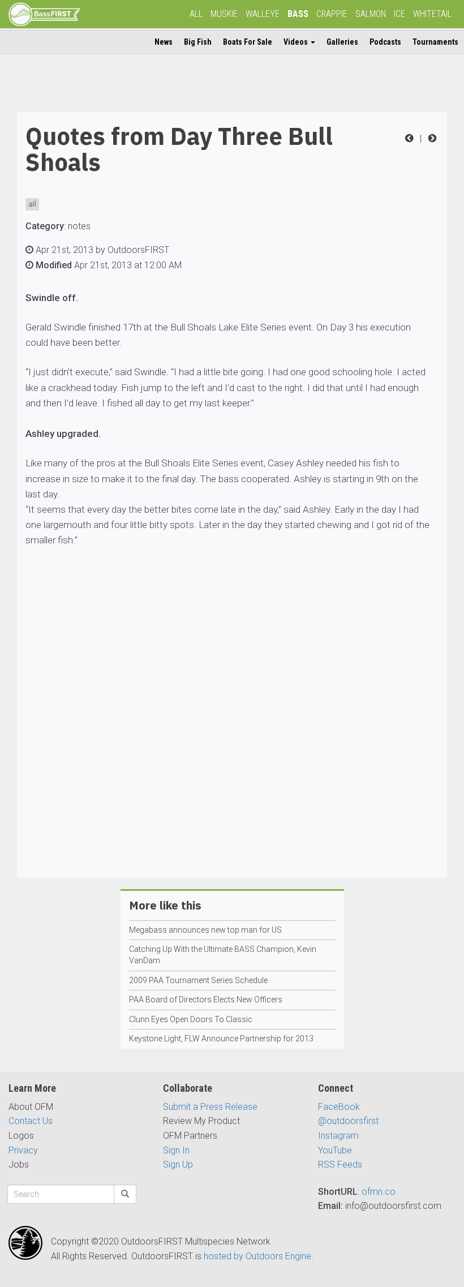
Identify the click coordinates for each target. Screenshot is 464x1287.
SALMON (370, 13)
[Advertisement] (232, 745)
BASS (297, 13)
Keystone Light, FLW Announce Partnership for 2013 (221, 1038)
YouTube (335, 1150)
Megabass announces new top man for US (205, 929)
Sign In (176, 1150)
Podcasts (385, 41)
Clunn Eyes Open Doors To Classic (190, 1019)
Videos (296, 41)
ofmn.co (379, 1191)
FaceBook (339, 1106)
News (163, 41)
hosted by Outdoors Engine (257, 1256)
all (32, 204)
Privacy (23, 1150)
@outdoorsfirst (348, 1121)
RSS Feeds (340, 1164)
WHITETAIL (432, 13)
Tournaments (435, 41)
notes (79, 226)
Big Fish (198, 41)
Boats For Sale (247, 41)
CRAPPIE (331, 13)
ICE (399, 13)
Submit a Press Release (210, 1106)
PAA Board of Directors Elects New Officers (205, 999)
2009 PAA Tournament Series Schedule (198, 980)
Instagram (338, 1135)
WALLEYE (263, 13)
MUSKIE (224, 13)
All (196, 13)
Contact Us (30, 1121)
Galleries (342, 41)
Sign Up (178, 1164)
